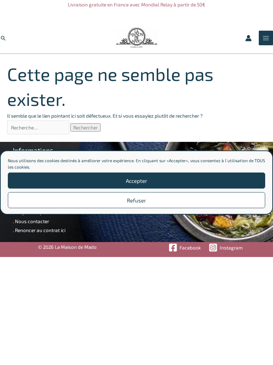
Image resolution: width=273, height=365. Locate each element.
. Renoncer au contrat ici (39, 230)
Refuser (136, 200)
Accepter (136, 181)
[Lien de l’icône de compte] (248, 38)
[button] (3, 38)
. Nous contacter (31, 221)
